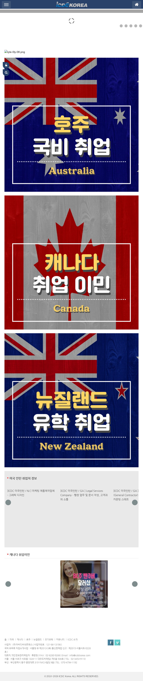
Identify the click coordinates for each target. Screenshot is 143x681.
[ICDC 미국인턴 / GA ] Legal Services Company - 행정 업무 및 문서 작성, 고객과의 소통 (84, 495)
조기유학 (49, 639)
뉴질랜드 (38, 639)
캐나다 (20, 639)
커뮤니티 (60, 639)
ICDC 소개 (72, 639)
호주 (28, 639)
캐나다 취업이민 (19, 554)
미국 (12, 639)
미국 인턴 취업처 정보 (23, 478)
